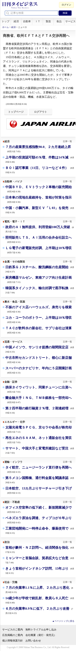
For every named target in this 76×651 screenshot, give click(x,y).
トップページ (16, 111)
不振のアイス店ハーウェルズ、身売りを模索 (38, 309)
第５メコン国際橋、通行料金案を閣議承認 (39, 480)
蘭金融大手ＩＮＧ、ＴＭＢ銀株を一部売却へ (38, 399)
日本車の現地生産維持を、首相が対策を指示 (38, 199)
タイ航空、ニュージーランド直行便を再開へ (38, 469)
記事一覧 (67, 141)
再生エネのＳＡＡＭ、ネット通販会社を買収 (38, 439)
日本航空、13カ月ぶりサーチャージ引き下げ (38, 490)
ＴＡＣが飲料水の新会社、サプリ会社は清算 (38, 330)
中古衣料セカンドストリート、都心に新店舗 (38, 359)
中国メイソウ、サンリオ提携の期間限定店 (39, 349)
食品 (59, 21)
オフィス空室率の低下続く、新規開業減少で (38, 509)
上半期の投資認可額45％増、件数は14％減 (39, 159)
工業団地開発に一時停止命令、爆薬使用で (39, 530)
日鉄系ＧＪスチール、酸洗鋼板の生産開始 (39, 269)
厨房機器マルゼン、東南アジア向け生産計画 (38, 279)
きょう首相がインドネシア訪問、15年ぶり (39, 570)
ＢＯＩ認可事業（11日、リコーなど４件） (39, 170)
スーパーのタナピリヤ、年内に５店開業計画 (38, 370)
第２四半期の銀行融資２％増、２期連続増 (39, 410)
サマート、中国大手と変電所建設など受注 (39, 450)
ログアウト (40, 111)
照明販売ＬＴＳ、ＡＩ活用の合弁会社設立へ (38, 239)
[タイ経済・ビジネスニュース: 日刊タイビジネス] (19, 7)
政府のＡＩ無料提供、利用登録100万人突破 (39, 229)
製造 (48, 21)
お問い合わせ (33, 640)
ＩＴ (37, 21)
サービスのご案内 (12, 629)
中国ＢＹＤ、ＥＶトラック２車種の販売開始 (38, 189)
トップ (5, 21)
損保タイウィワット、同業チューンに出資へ (38, 389)
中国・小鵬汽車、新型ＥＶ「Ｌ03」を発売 (39, 210)
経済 (16, 21)
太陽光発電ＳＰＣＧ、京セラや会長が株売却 (38, 429)
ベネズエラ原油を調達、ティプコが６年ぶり (38, 520)
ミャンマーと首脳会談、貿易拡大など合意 (39, 560)
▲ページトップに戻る (63, 621)
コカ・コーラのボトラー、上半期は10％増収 (38, 319)
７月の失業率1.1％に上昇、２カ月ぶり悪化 (39, 589)
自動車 (27, 21)
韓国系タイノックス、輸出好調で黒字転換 (39, 290)
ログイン (66, 4)
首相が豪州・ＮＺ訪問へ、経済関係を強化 (39, 549)
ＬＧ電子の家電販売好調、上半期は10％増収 (38, 250)
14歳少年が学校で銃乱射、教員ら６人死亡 (39, 600)
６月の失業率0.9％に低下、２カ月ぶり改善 (39, 610)
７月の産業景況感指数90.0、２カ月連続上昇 (38, 149)
